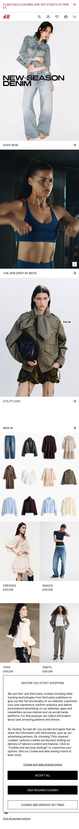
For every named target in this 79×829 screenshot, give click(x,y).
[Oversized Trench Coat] (10, 477)
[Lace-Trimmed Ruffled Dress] (49, 477)
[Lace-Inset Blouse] (10, 507)
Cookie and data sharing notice (42, 764)
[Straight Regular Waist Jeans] (10, 447)
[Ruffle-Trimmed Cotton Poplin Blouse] (49, 507)
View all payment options (16, 818)
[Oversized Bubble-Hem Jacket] (30, 447)
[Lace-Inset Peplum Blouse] (30, 477)
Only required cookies (42, 790)
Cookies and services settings (42, 804)
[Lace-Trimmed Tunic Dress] (49, 447)
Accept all (42, 775)
